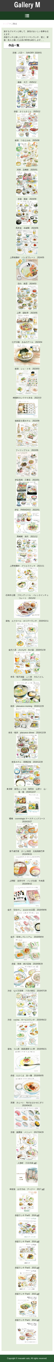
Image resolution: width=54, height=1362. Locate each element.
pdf (35, 1163)
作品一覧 (14, 45)
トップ (6, 24)
